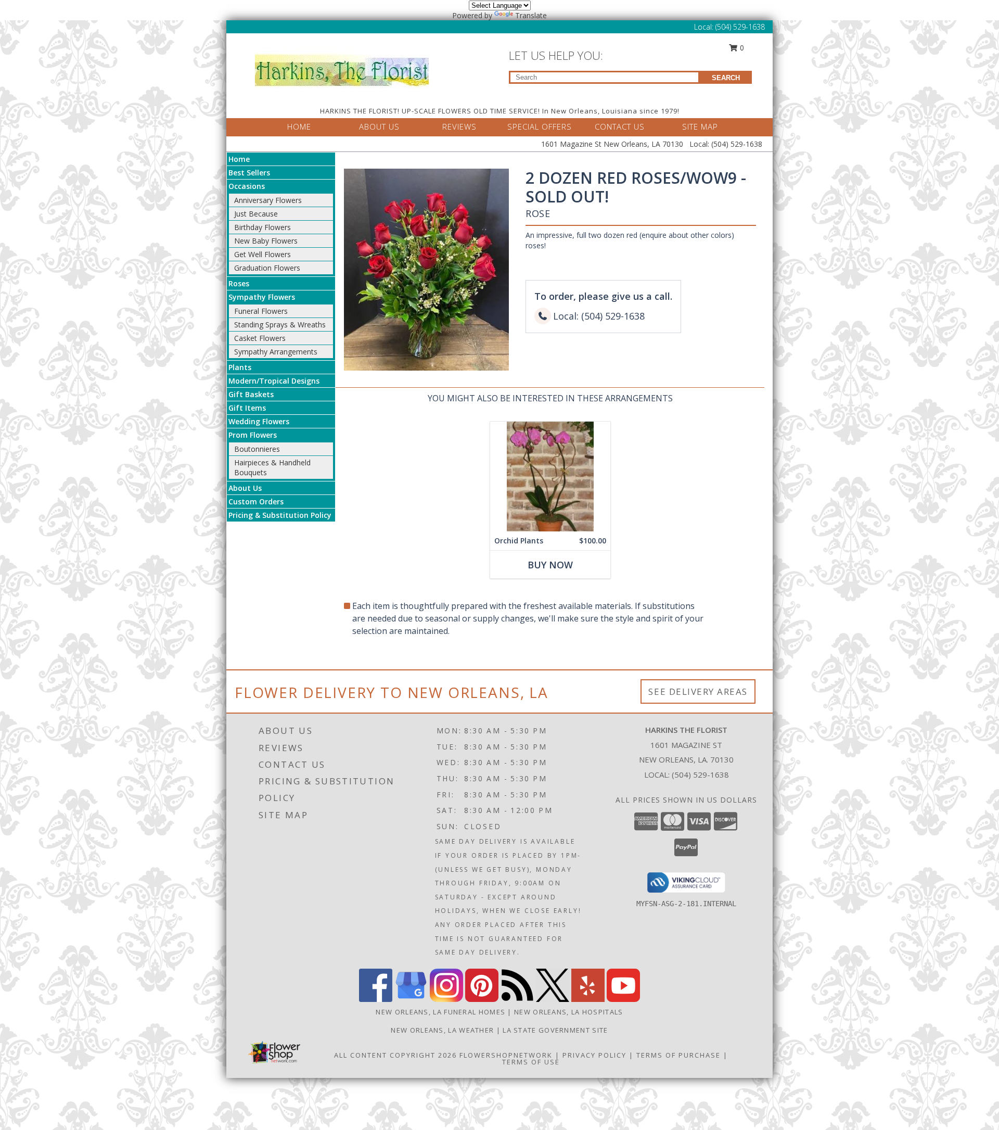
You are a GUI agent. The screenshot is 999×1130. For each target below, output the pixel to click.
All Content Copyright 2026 (395, 1055)
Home (239, 159)
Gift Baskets (251, 394)
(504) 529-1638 (740, 27)
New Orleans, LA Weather (442, 1030)
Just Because (256, 214)
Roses (238, 283)
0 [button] (741, 48)
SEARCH (726, 78)
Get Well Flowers (262, 254)
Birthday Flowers (262, 227)
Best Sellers (249, 172)
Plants (239, 367)
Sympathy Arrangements (275, 352)
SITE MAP (700, 126)
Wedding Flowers (258, 421)
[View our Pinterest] (481, 999)
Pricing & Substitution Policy (279, 515)
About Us (245, 488)
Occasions (246, 186)
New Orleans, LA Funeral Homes (440, 1012)
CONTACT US (620, 126)
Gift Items (247, 408)
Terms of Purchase (678, 1055)
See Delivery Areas (698, 691)
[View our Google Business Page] (411, 999)
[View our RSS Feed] (517, 999)
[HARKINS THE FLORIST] (342, 67)
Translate (531, 15)
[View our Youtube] (623, 999)
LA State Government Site (555, 1030)
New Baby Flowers (266, 241)
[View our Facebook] (375, 999)
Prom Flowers (252, 435)
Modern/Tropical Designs (273, 381)
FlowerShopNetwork (506, 1055)
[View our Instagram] (446, 999)
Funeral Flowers (261, 311)
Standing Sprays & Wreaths (280, 324)
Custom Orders (256, 501)
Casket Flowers (260, 338)
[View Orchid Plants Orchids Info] (550, 476)
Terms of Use (531, 1061)
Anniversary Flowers (268, 200)
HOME (299, 126)
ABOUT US (379, 126)
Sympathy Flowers (261, 297)
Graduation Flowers (267, 268)
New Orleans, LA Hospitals (568, 1012)
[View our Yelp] (588, 999)
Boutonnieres (257, 449)
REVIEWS (459, 126)
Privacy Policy (594, 1055)
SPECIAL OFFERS (539, 126)
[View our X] (552, 999)
